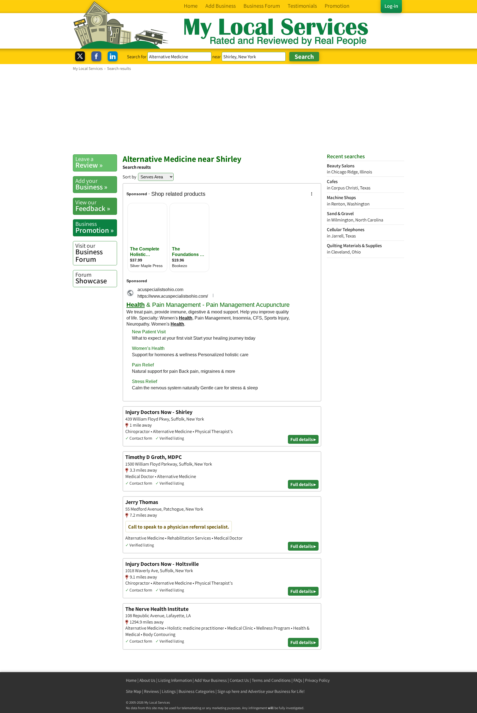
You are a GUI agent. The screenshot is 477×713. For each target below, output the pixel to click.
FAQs (297, 680)
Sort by (129, 177)
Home (131, 680)
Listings (169, 691)
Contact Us (239, 680)
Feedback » (92, 205)
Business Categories (197, 691)
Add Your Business (211, 680)
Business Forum (89, 253)
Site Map (133, 691)
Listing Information (175, 680)
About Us (147, 680)
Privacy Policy (317, 680)
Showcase (91, 278)
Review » (89, 162)
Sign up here (229, 691)
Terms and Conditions (271, 680)
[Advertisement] (238, 112)
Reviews (151, 691)
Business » (91, 184)
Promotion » (94, 227)
